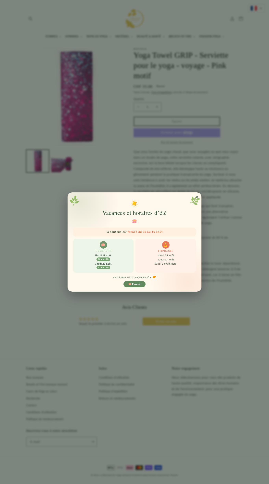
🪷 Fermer (134, 284)
